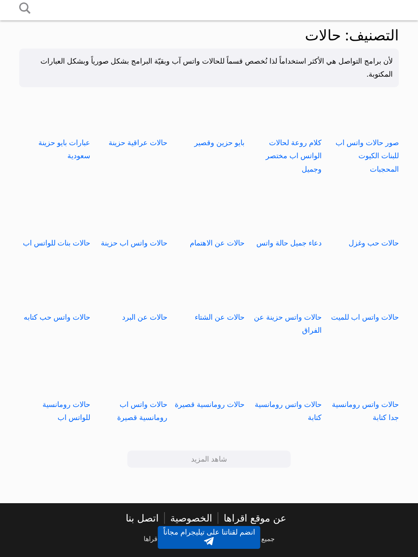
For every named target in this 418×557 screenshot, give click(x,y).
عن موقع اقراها (255, 518)
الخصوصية (191, 518)
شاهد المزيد (209, 459)
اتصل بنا (142, 518)
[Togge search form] (25, 8)
